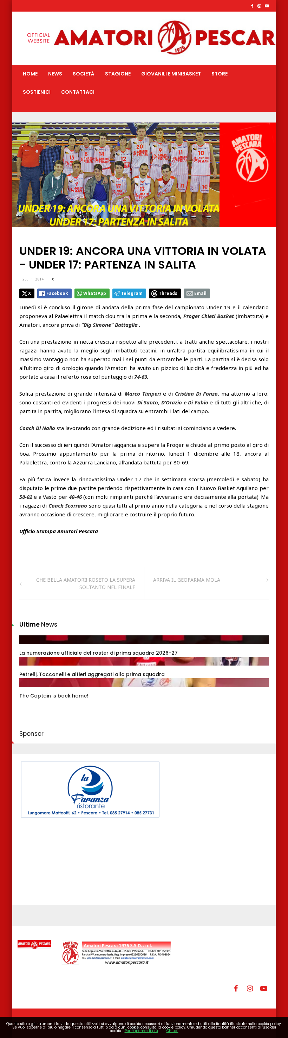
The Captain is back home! (53, 695)
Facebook (57, 293)
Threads (168, 293)
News (55, 73)
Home (30, 73)
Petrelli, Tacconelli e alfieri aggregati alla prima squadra (92, 674)
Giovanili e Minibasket (171, 73)
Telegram (132, 293)
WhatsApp (94, 293)
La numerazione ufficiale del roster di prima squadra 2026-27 (98, 652)
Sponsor (31, 733)
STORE (219, 73)
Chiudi (172, 1030)
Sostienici (37, 91)
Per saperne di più (141, 1030)
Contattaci (77, 91)
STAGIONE (118, 73)
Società (83, 73)
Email (200, 293)
